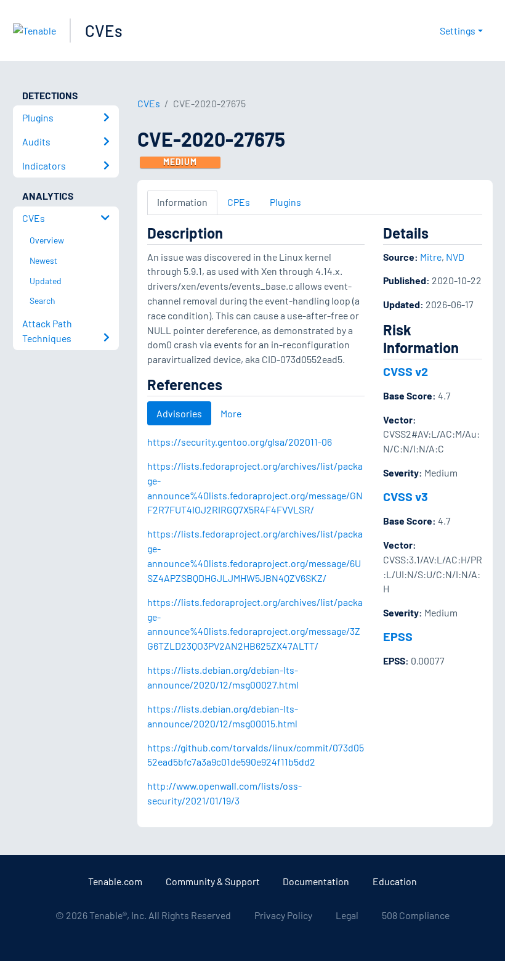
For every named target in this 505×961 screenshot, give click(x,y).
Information (182, 202)
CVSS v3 (405, 496)
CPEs (238, 202)
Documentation (316, 881)
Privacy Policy (283, 915)
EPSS (398, 636)
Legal (347, 915)
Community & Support (213, 881)
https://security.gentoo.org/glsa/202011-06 (239, 442)
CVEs (104, 30)
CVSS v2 (405, 371)
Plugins (285, 202)
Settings (457, 30)
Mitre (431, 257)
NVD (455, 257)
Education (395, 881)
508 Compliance (416, 915)
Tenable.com (115, 881)
